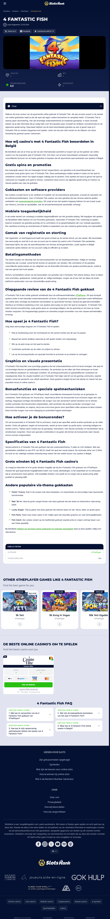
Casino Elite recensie (28, 689)
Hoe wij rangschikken (54, 811)
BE (53, 851)
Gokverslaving (69, 918)
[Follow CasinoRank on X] (51, 844)
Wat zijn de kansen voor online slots (54, 769)
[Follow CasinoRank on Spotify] (64, 844)
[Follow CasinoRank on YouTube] (57, 844)
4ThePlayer (80, 295)
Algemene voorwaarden (22, 918)
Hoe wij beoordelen (54, 806)
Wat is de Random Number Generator (54, 779)
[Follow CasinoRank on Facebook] (38, 844)
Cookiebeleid (47, 918)
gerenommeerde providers (31, 201)
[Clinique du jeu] (42, 888)
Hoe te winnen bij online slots (54, 774)
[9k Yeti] (20, 609)
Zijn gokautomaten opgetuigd (54, 759)
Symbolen (55, 764)
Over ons (54, 797)
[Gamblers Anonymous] (66, 888)
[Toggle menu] (5, 3)
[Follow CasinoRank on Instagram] (44, 844)
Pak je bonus (28, 685)
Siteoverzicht (90, 918)
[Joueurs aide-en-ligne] (43, 877)
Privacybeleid (54, 802)
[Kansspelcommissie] (10, 877)
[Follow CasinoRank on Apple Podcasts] (70, 844)
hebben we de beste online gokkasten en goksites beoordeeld (45, 529)
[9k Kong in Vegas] (59, 609)
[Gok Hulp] (88, 877)
